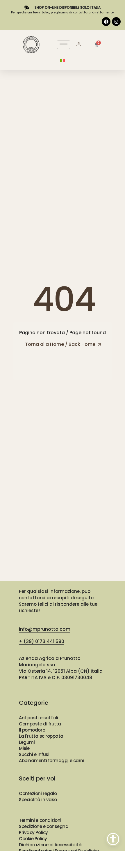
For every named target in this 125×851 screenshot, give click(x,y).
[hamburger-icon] (63, 44)
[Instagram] (116, 21)
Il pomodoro (32, 730)
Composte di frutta (40, 724)
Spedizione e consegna (44, 826)
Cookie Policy (33, 839)
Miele (24, 748)
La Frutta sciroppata (41, 736)
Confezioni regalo (38, 793)
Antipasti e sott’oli (38, 718)
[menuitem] (62, 60)
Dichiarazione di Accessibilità (50, 845)
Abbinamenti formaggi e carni (51, 760)
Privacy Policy (33, 832)
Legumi (27, 742)
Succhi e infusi (34, 754)
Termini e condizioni (40, 820)
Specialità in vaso (38, 800)
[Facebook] (106, 21)
